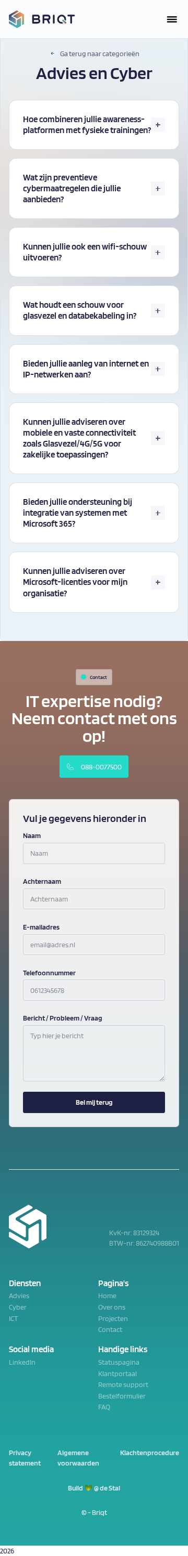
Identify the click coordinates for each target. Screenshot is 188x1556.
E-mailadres (41, 927)
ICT (13, 1318)
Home (107, 1295)
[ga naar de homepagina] (42, 19)
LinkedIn (22, 1362)
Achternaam (42, 881)
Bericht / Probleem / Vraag (62, 1018)
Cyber (18, 1307)
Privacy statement (25, 1457)
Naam (32, 835)
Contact (110, 1329)
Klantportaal (117, 1373)
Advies (19, 1295)
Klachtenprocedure (149, 1452)
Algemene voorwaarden (78, 1457)
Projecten (113, 1318)
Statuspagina (118, 1362)
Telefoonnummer (49, 973)
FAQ (104, 1407)
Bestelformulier (122, 1396)
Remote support (123, 1384)
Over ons (111, 1307)
